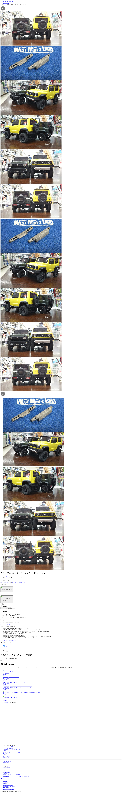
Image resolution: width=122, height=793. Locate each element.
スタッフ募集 (6, 787)
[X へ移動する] (2, 778)
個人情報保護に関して (8, 785)
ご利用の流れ (6, 750)
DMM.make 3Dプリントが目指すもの (11, 749)
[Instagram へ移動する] (3, 778)
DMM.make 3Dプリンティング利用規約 (12, 774)
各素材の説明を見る (6, 582)
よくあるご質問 (6, 772)
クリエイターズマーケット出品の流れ (11, 752)
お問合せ (5, 773)
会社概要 (5, 781)
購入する (12, 608)
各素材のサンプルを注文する (18, 582)
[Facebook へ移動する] (1, 778)
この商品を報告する (5, 640)
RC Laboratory (4, 576)
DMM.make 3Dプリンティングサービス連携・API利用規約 (16, 776)
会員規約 (5, 783)
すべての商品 (6, 3)
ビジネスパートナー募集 (8, 789)
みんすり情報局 (6, 767)
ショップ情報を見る (5, 702)
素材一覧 (5, 753)
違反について (13, 640)
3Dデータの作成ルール (8, 756)
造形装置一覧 (6, 757)
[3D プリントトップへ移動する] (61, 743)
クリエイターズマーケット (9, 1)
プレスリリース (6, 782)
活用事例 (5, 755)
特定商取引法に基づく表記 (9, 786)
